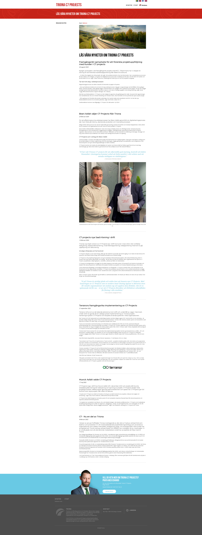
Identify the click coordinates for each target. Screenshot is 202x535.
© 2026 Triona (101, 528)
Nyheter (129, 5)
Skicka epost (109, 491)
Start (136, 5)
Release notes (61, 23)
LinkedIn (133, 510)
